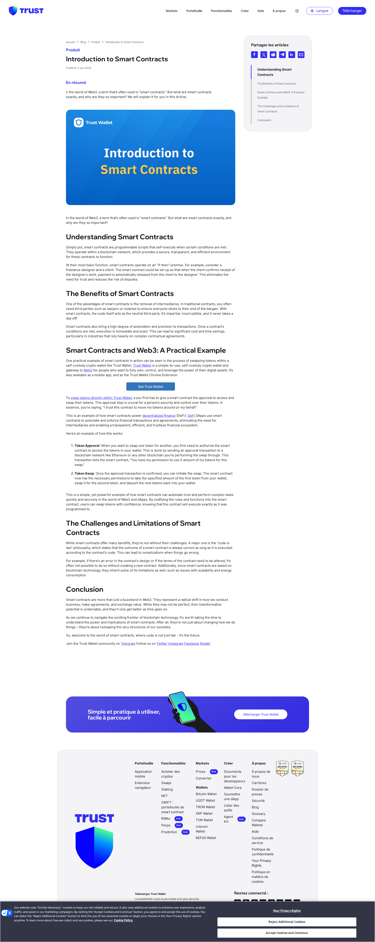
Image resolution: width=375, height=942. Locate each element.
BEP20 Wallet (206, 838)
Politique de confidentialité (263, 851)
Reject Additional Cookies (286, 922)
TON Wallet (204, 820)
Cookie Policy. (123, 920)
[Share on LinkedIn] (291, 54)
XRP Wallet (204, 813)
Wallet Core (233, 788)
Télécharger (352, 10)
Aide (255, 831)
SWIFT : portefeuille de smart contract (172, 807)
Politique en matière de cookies (261, 877)
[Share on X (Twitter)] (263, 54)
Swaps (166, 783)
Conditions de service (262, 840)
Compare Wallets (259, 822)
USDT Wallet (205, 800)
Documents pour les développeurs (234, 776)
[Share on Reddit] (273, 54)
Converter (204, 778)
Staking (167, 789)
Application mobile (143, 773)
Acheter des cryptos (170, 773)
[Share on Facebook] (254, 54)
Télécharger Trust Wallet (261, 714)
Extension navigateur (143, 785)
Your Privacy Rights (287, 911)
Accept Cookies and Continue (287, 933)
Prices (206, 771)
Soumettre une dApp (232, 796)
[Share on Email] (301, 54)
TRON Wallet (205, 807)
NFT (164, 796)
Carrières (259, 783)
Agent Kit (234, 819)
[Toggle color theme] (297, 11)
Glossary (258, 814)
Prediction (174, 832)
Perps (171, 825)
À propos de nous (261, 773)
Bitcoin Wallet (206, 794)
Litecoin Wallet (202, 828)
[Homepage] (26, 11)
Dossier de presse (260, 791)
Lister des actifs (231, 807)
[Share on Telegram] (282, 54)
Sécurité (258, 801)
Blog (255, 807)
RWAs (171, 818)
